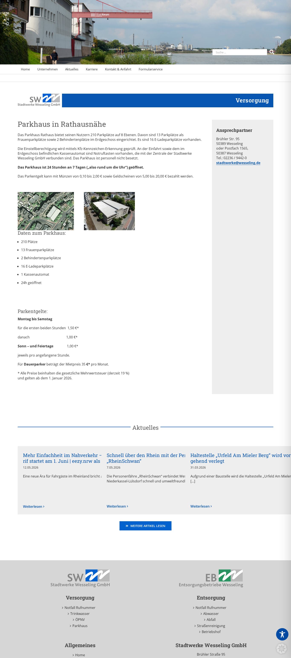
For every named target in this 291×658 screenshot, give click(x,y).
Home (80, 655)
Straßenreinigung (211, 625)
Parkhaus (80, 625)
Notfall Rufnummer (80, 607)
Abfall (211, 619)
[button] (281, 648)
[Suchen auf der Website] (272, 51)
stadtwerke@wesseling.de (238, 162)
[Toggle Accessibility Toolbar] (282, 634)
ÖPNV (80, 619)
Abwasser (211, 613)
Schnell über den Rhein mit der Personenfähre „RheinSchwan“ (159, 458)
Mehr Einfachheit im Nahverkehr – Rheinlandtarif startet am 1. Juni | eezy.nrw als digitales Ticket (79, 458)
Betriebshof (211, 631)
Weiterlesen (32, 506)
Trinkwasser (80, 613)
